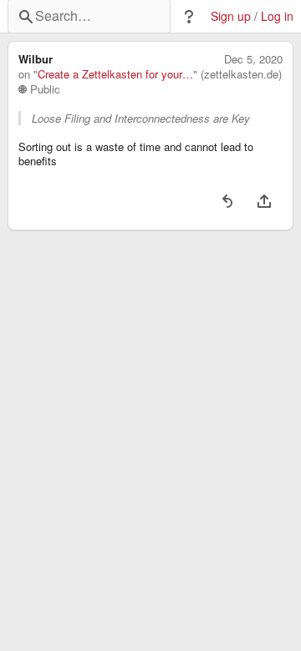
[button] (189, 17)
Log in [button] (277, 16)
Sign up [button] (231, 16)
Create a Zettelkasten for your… (115, 74)
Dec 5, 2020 (253, 59)
